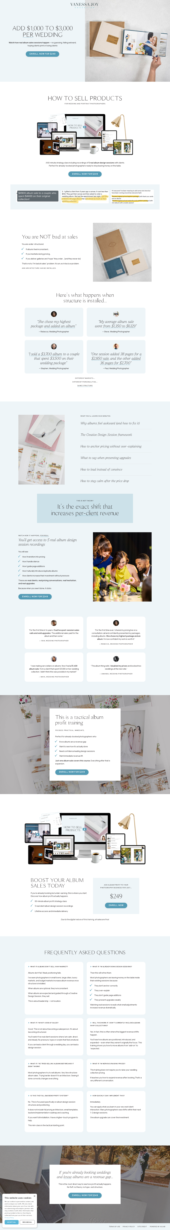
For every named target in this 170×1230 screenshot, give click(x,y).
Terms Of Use (114, 1227)
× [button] (34, 1196)
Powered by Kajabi (157, 1227)
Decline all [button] (27, 1222)
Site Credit (142, 1227)
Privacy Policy (129, 1227)
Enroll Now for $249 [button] (42, 54)
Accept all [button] (11, 1222)
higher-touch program (66, 1117)
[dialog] (19, 1211)
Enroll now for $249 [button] (35, 596)
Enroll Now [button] (116, 905)
